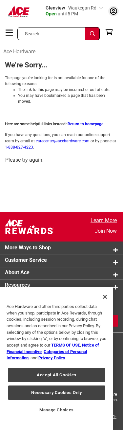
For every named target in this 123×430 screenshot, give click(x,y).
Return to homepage (85, 124)
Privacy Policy (51, 357)
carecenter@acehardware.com (63, 141)
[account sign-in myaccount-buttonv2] (113, 11)
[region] (56, 358)
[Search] (92, 33)
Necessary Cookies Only (56, 392)
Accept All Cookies (56, 374)
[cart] (111, 32)
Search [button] (32, 33)
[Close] (105, 297)
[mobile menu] (9, 32)
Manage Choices (56, 409)
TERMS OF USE (65, 345)
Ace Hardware (19, 51)
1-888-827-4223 (19, 147)
